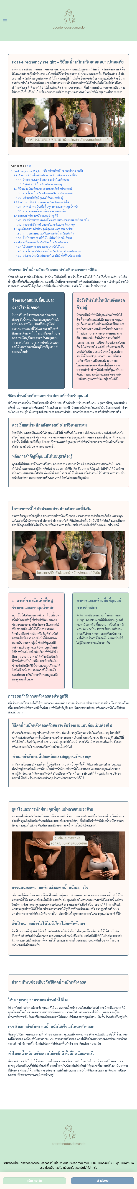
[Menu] (5, 20)
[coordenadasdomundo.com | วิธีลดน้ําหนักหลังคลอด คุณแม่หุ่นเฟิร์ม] (69, 20)
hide (29, 165)
